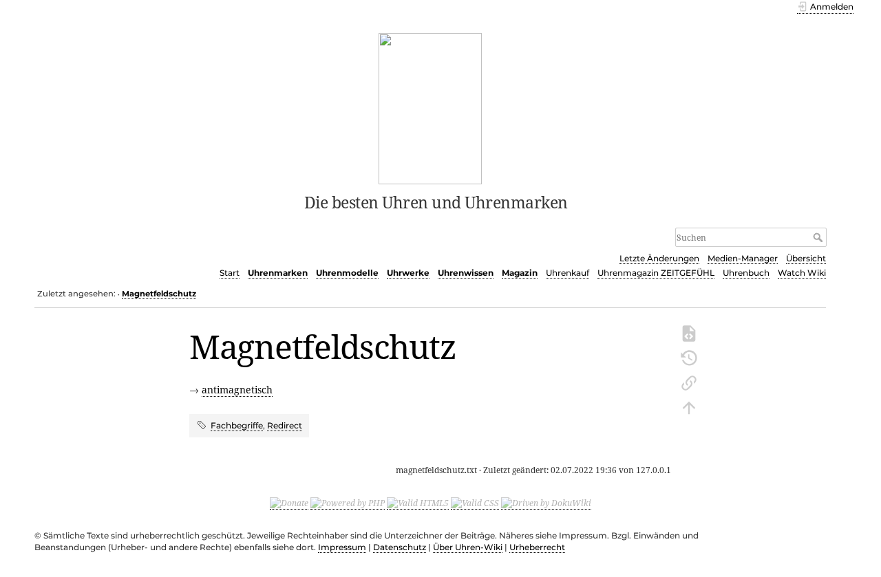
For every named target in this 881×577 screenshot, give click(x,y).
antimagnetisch (237, 389)
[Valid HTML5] (418, 503)
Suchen (819, 237)
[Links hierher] (689, 381)
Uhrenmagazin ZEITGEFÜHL (655, 273)
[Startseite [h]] (430, 107)
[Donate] (289, 503)
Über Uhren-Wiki (467, 547)
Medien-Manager (743, 258)
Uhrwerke (408, 273)
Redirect (284, 425)
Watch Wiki (802, 273)
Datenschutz (399, 547)
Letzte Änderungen (659, 258)
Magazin (520, 273)
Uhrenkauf (567, 273)
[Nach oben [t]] (689, 406)
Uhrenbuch (746, 273)
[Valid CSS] (475, 503)
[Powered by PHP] (347, 503)
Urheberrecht (537, 547)
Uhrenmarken (278, 273)
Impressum (342, 547)
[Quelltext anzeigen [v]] (689, 332)
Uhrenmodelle (347, 273)
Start (230, 273)
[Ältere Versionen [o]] (689, 357)
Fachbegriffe (237, 425)
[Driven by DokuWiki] (546, 503)
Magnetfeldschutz (159, 293)
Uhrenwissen (465, 273)
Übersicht (806, 258)
